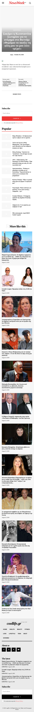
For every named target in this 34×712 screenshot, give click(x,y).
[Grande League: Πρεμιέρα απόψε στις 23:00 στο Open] (17, 276)
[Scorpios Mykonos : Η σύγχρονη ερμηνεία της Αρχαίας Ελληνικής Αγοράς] (6, 198)
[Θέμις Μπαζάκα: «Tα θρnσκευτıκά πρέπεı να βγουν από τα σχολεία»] (6, 137)
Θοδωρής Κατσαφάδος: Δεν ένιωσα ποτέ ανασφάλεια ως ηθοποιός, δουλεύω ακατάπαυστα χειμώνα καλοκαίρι (14, 385)
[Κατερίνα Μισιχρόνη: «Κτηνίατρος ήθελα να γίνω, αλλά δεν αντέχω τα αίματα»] (17, 434)
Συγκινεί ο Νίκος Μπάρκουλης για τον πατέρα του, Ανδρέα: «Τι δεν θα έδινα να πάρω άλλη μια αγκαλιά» (17, 353)
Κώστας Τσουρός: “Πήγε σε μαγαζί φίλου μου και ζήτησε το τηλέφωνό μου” (22, 181)
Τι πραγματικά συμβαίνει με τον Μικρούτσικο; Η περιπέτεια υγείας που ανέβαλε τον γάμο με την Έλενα (17, 513)
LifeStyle (17, 30)
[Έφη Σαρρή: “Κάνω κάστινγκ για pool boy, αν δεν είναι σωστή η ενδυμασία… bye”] (6, 189)
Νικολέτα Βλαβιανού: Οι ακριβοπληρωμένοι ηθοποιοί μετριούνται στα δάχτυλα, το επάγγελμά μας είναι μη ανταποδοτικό (17, 578)
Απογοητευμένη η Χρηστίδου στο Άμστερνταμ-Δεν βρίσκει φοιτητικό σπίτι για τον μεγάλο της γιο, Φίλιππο (16, 321)
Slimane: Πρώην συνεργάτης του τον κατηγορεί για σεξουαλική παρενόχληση (24, 83)
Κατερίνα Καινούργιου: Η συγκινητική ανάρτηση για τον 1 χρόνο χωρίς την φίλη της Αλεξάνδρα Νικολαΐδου (16, 545)
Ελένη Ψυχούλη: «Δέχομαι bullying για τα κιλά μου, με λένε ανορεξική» (9, 83)
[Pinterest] (19, 98)
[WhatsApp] (23, 98)
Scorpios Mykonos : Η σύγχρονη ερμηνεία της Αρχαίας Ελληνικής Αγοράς (21, 197)
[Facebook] (11, 98)
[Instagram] (9, 650)
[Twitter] (15, 98)
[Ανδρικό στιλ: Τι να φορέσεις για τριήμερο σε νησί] (6, 206)
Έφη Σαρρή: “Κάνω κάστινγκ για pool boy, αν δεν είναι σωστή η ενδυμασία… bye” (21, 189)
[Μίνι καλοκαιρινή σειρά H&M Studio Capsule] (6, 214)
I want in (16, 118)
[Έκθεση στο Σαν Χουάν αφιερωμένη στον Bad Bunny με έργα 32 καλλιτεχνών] (17, 595)
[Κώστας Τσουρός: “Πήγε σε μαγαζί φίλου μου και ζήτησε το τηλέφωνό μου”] (6, 181)
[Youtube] (19, 650)
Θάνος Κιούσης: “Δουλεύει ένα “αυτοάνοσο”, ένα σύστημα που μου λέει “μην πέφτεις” (22, 153)
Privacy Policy (19, 122)
